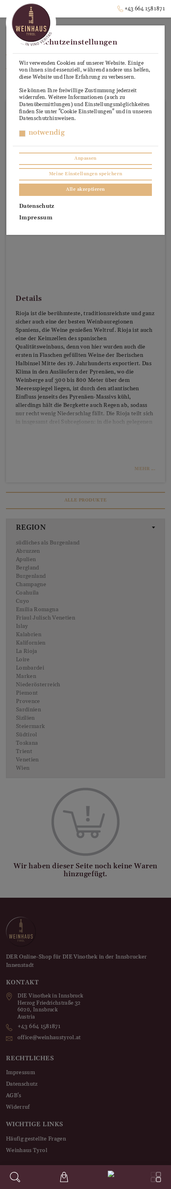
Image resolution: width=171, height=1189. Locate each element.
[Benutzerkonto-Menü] (109, 1176)
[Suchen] (15, 1177)
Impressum (35, 217)
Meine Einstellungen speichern (85, 174)
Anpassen (85, 158)
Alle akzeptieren (85, 189)
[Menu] (156, 1177)
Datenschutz (36, 206)
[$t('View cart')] (64, 1177)
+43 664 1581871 (144, 9)
